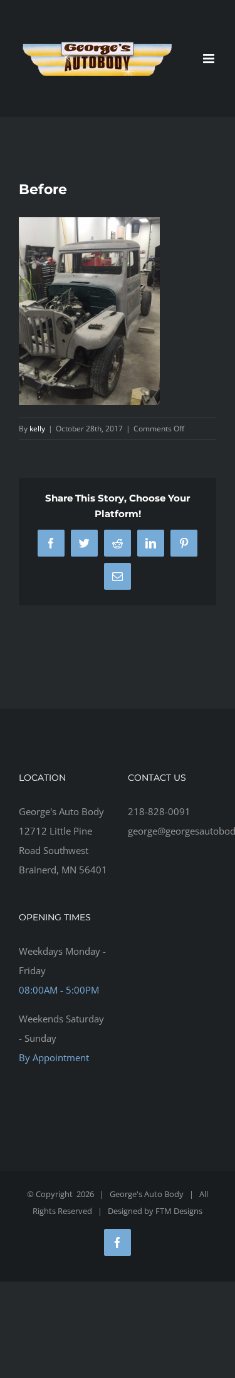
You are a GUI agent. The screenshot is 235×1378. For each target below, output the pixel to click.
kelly (37, 428)
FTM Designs (178, 1210)
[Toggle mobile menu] (209, 58)
